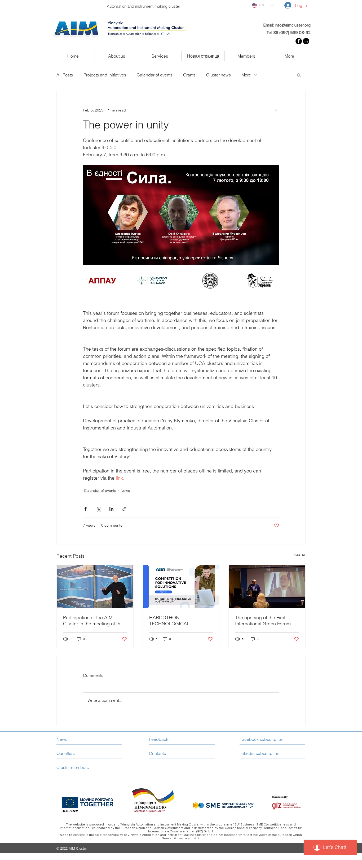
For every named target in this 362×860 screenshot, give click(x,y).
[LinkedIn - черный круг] (306, 41)
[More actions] (276, 110)
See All (300, 555)
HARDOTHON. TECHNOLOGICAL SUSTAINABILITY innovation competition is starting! (179, 620)
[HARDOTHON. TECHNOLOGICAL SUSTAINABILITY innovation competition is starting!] (181, 586)
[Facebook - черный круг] (298, 41)
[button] (298, 75)
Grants (189, 75)
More (246, 75)
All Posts (64, 75)
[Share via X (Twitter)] (98, 508)
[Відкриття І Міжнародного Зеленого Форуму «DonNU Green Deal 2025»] (267, 586)
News (125, 490)
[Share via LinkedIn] (111, 508)
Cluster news (218, 75)
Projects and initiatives (104, 75)
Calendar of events (155, 75)
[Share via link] (124, 508)
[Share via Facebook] (85, 508)
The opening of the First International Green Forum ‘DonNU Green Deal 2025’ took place (263, 620)
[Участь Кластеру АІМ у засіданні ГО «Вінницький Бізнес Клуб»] (95, 586)
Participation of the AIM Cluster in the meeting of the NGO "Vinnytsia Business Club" (93, 620)
